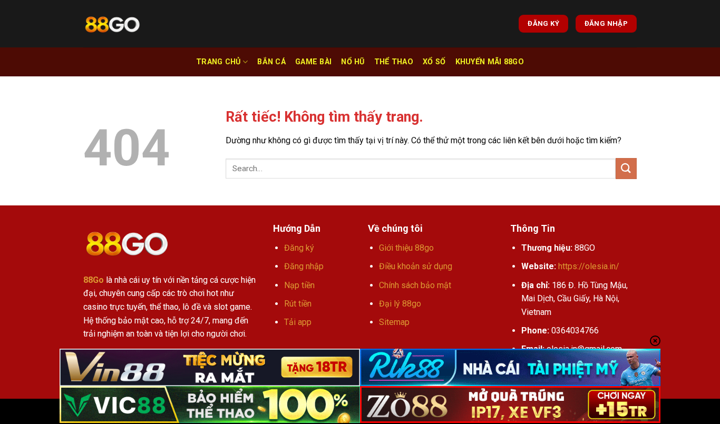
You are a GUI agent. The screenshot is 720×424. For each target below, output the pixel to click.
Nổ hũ (352, 61)
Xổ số (434, 61)
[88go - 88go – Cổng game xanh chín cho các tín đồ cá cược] (112, 23)
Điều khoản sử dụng (415, 266)
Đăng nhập (304, 266)
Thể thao (393, 61)
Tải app (298, 322)
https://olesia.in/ (588, 266)
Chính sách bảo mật (415, 285)
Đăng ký (299, 248)
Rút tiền (298, 304)
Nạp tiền (299, 285)
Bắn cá (271, 61)
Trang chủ (218, 61)
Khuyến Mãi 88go (489, 61)
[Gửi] (626, 168)
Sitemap (394, 322)
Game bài (313, 61)
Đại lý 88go (400, 304)
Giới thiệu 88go (406, 248)
